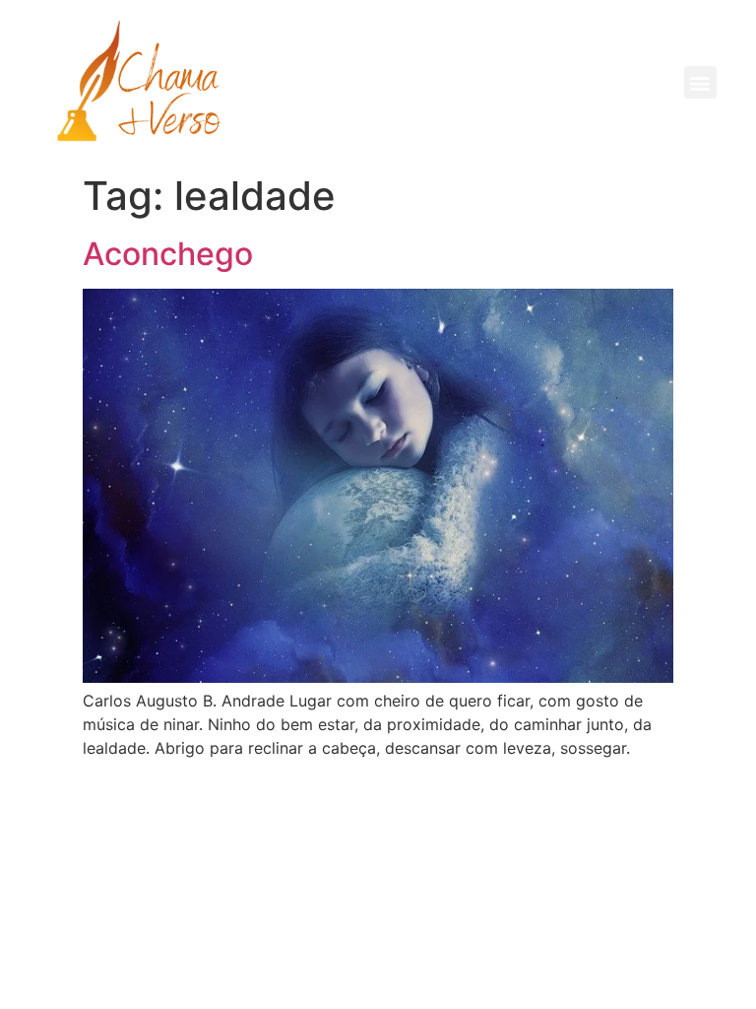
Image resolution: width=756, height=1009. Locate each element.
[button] (700, 82)
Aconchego (168, 254)
